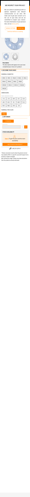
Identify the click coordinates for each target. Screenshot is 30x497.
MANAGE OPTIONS (10, 28)
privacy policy (15, 24)
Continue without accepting (15, 31)
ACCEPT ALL (21, 28)
